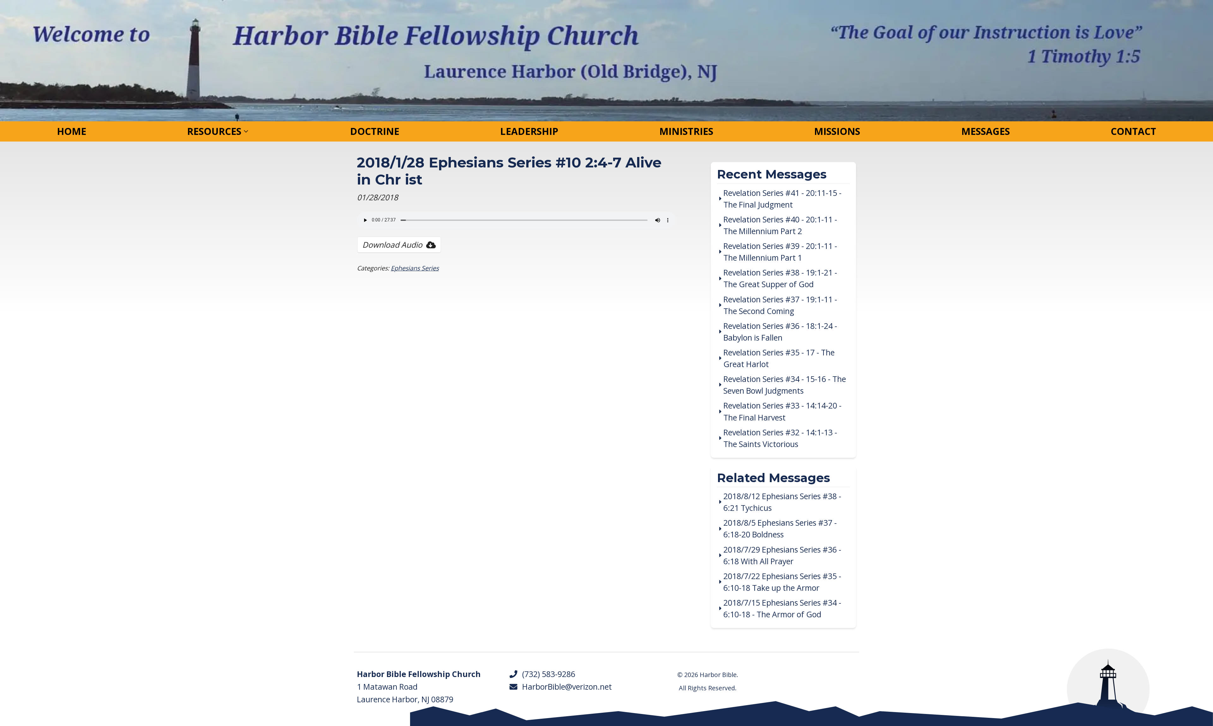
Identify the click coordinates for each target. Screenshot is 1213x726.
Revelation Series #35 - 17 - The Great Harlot (779, 358)
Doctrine (374, 131)
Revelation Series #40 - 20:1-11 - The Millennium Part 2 (780, 225)
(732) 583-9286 (546, 674)
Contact (1133, 131)
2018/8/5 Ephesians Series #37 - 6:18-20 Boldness (780, 528)
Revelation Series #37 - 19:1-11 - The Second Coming (780, 305)
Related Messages (773, 478)
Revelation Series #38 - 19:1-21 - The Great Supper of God (780, 278)
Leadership (529, 131)
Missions (837, 131)
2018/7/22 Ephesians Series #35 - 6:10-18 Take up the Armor (782, 582)
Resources (214, 131)
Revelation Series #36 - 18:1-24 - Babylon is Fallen (780, 332)
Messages (985, 131)
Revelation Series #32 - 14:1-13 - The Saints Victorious (780, 438)
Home (71, 131)
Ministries (686, 131)
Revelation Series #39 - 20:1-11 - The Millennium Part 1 (780, 252)
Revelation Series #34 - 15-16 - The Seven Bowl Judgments (784, 385)
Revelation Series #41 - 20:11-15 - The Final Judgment (782, 199)
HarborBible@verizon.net (565, 686)
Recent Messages (772, 174)
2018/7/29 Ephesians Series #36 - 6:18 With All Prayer (782, 555)
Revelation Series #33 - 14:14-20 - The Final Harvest (782, 411)
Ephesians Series (415, 268)
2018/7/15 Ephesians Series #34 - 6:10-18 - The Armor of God (782, 608)
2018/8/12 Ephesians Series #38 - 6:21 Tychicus (782, 502)
